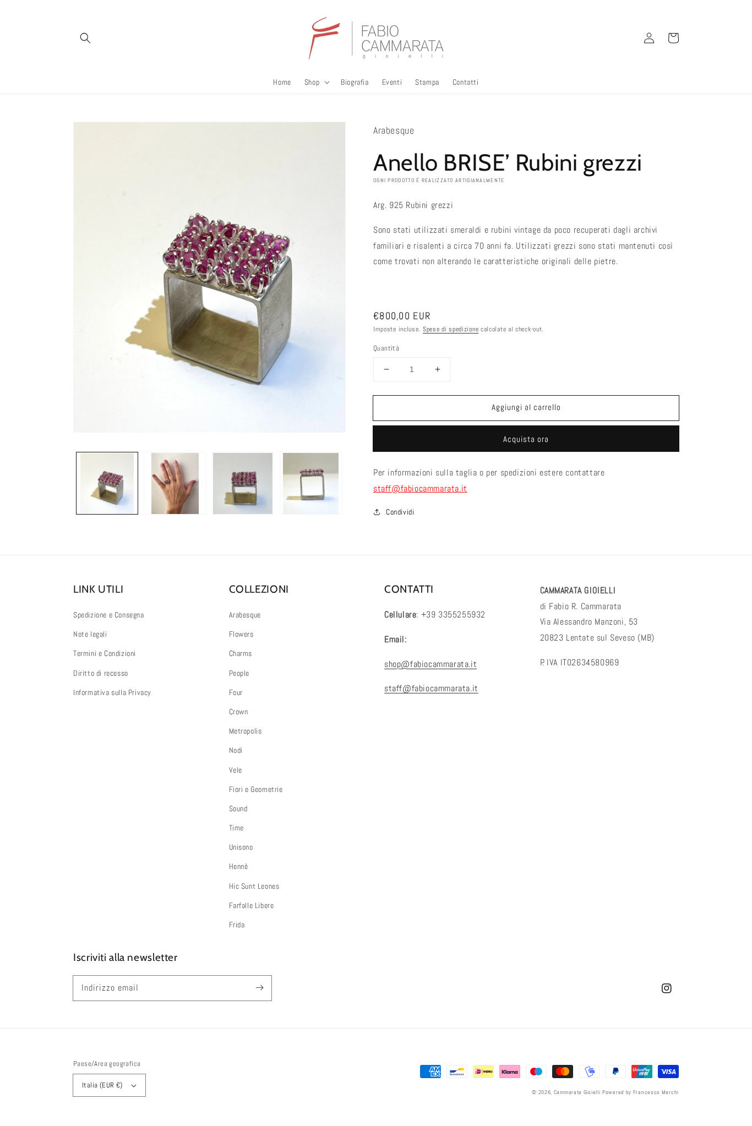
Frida (237, 925)
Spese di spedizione (450, 329)
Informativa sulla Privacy (112, 692)
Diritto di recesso (100, 673)
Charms (241, 653)
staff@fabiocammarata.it (420, 488)
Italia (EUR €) (102, 1085)
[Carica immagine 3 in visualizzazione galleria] (243, 483)
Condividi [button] (400, 512)
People (239, 673)
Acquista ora (526, 439)
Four (236, 692)
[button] (85, 38)
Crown (238, 712)
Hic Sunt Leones (254, 886)
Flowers (241, 634)
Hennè (238, 866)
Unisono (241, 847)
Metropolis (245, 731)
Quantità (386, 348)
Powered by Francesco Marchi (640, 1092)
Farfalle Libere (251, 905)
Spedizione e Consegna (108, 615)
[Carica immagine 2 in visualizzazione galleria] (175, 483)
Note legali (90, 634)
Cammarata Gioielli (577, 1092)
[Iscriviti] (259, 988)
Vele (235, 770)
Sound (238, 808)
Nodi (236, 750)
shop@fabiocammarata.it (430, 664)
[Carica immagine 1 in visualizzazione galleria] (107, 483)
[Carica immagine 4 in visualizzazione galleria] (311, 483)
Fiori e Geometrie (256, 789)
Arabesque (245, 615)
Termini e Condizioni (104, 653)
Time (236, 828)
